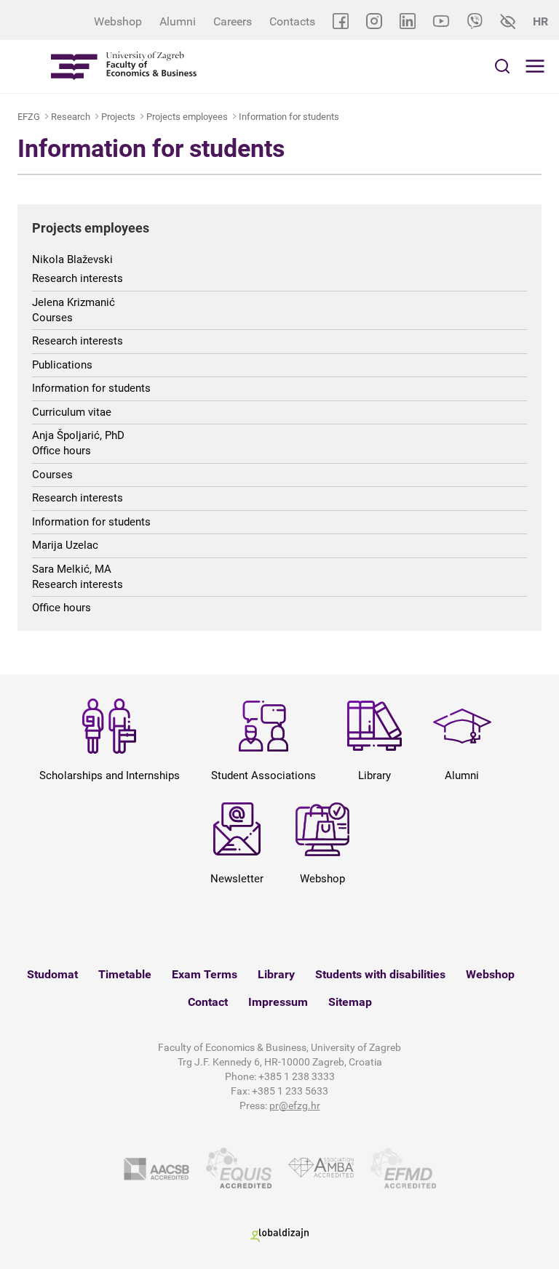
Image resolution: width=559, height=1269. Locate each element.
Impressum (278, 1002)
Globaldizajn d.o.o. (279, 1235)
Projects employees (187, 116)
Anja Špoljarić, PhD (78, 435)
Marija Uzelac (65, 545)
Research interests (77, 278)
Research (70, 116)
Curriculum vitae (71, 412)
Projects (118, 116)
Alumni (177, 21)
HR (540, 21)
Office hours (61, 450)
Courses (52, 317)
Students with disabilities (380, 974)
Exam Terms (204, 974)
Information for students (289, 116)
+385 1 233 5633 (290, 1091)
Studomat (52, 974)
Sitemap (350, 1002)
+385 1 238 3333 (296, 1076)
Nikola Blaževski (72, 259)
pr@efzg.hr (294, 1105)
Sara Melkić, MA (71, 569)
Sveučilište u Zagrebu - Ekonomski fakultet (123, 66)
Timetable (124, 974)
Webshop (118, 21)
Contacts (292, 21)
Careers (232, 21)
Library (276, 974)
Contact (208, 1002)
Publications (62, 364)
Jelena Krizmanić (73, 302)
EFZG (28, 116)
